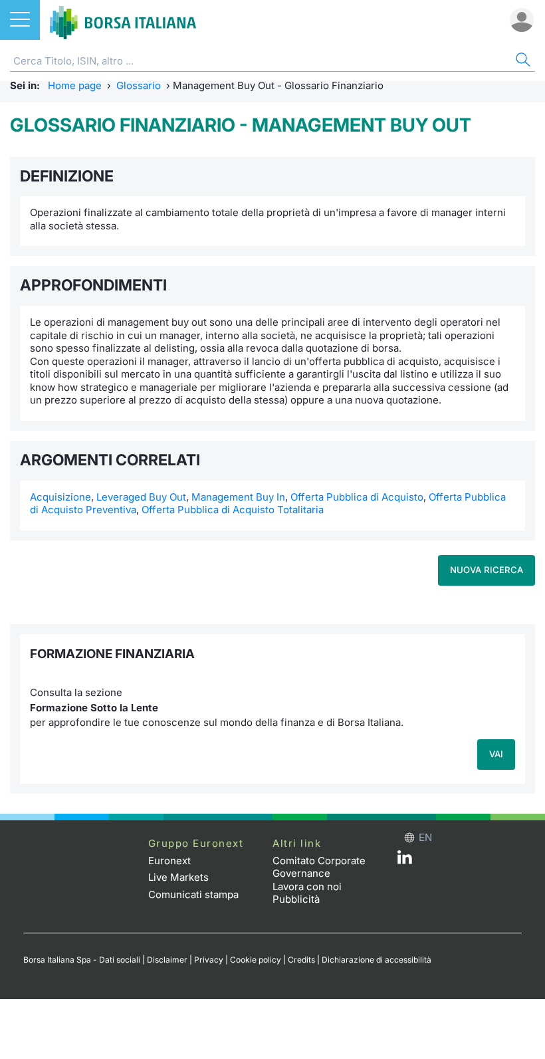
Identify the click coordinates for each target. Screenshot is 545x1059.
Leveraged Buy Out (141, 497)
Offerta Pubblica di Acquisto (356, 497)
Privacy (208, 960)
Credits (301, 960)
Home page (75, 85)
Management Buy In (238, 497)
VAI (496, 754)
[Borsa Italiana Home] (123, 20)
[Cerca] (521, 61)
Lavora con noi (307, 886)
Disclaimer (167, 960)
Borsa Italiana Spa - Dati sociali (81, 960)
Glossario (138, 85)
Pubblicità (296, 899)
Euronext (169, 860)
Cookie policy (255, 960)
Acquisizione (60, 497)
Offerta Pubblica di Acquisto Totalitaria (233, 509)
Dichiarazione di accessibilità (376, 960)
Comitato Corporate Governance (319, 867)
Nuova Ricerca (486, 569)
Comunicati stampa (193, 894)
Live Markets (178, 877)
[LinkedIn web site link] (404, 860)
